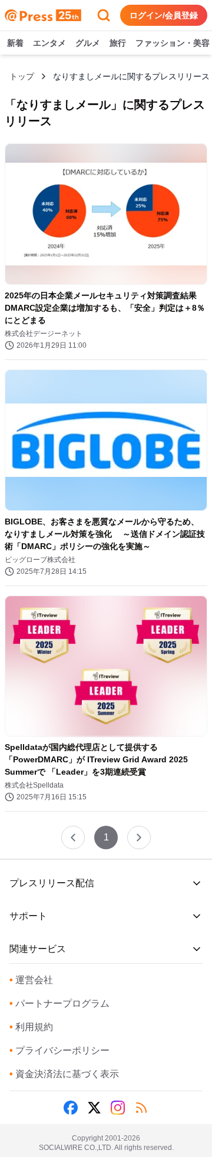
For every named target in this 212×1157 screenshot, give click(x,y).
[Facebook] (71, 1108)
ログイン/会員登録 (164, 15)
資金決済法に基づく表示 (64, 1074)
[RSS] (141, 1108)
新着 (15, 43)
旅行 (118, 43)
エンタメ (49, 43)
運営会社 (31, 980)
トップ (21, 76)
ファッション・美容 (172, 43)
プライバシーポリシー (59, 1050)
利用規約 (31, 1027)
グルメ (87, 43)
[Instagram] (118, 1108)
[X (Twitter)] (94, 1108)
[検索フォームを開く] (104, 15)
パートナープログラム (59, 1003)
